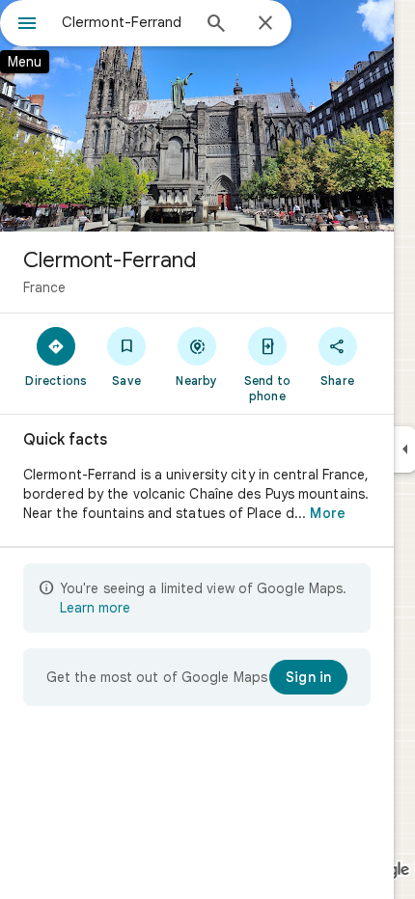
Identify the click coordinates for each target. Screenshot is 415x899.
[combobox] (125, 22)
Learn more (95, 607)
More (327, 513)
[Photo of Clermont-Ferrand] (197, 116)
